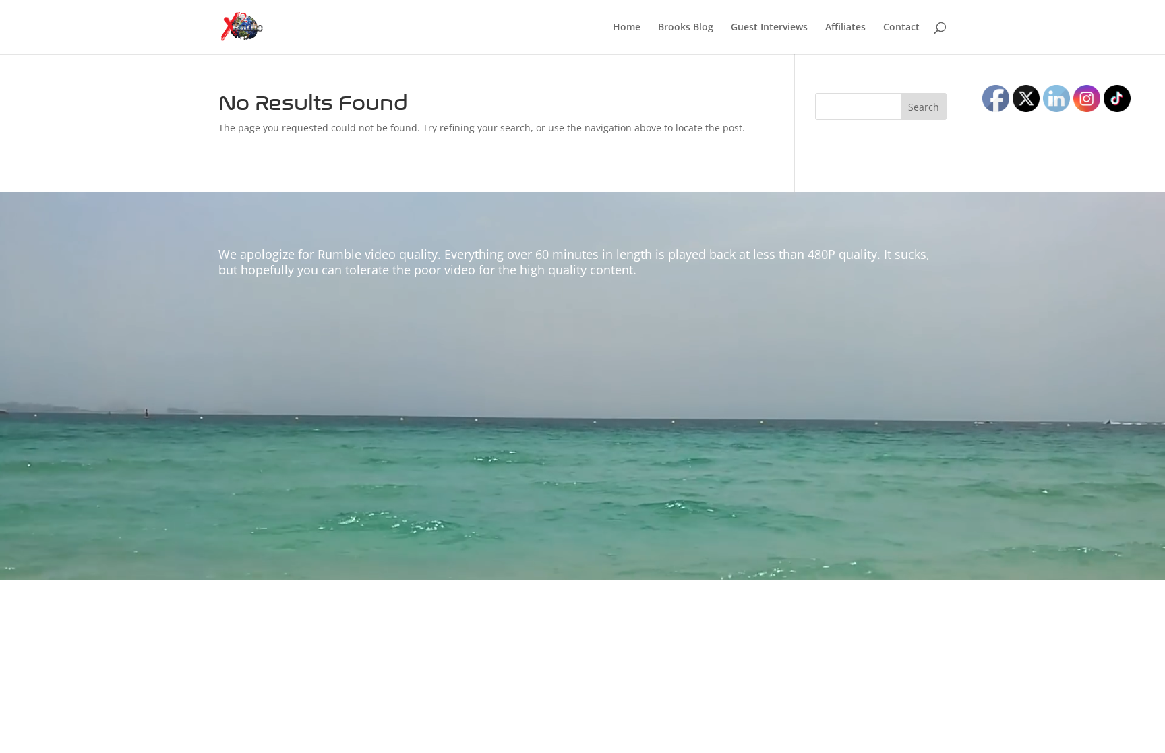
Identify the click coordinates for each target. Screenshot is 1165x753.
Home (626, 27)
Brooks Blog (685, 27)
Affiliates (845, 27)
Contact (901, 27)
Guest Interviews (769, 27)
